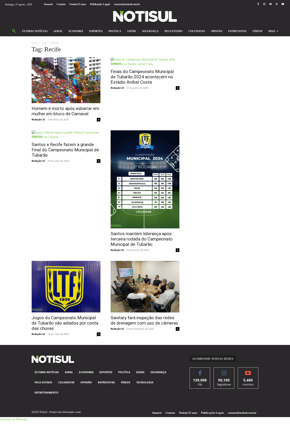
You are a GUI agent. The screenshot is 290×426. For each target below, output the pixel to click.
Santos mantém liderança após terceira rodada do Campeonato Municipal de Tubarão (142, 239)
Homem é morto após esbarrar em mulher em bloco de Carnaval (65, 111)
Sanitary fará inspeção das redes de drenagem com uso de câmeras (144, 320)
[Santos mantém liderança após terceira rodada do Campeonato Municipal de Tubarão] (145, 179)
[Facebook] (258, 4)
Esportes (116, 63)
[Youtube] (283, 4)
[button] (14, 31)
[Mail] (270, 4)
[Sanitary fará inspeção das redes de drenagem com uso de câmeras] (145, 286)
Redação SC (38, 119)
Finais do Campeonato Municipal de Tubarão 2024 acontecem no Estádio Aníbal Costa (142, 77)
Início (35, 43)
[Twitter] (277, 4)
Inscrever (248, 370)
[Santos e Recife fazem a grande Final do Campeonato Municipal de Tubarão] (66, 134)
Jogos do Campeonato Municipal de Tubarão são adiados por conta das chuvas (65, 323)
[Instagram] (264, 4)
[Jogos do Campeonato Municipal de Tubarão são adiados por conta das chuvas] (66, 286)
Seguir (224, 370)
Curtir (200, 370)
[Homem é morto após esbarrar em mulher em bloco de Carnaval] (66, 80)
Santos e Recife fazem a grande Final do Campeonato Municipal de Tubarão (65, 150)
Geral (35, 100)
